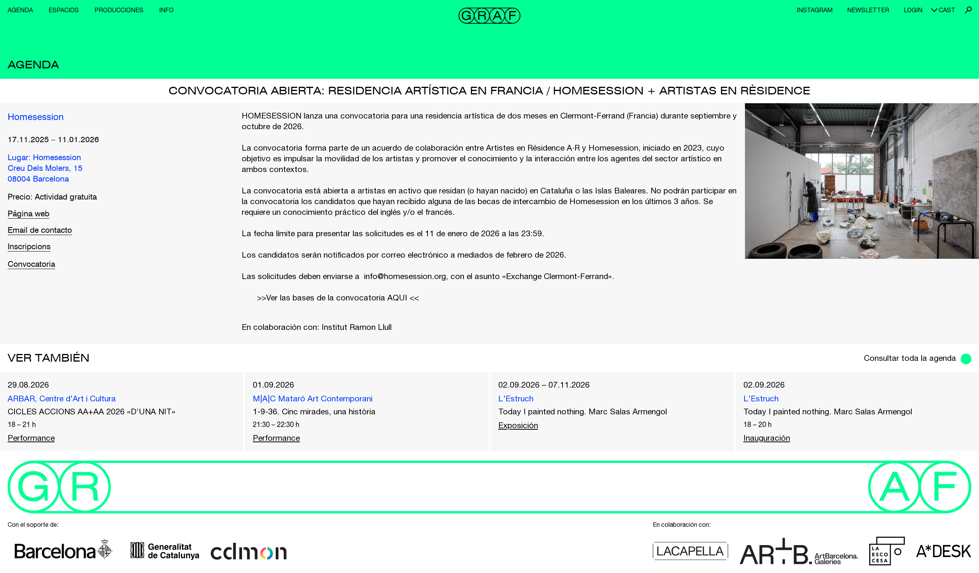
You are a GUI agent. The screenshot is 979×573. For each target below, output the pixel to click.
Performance (31, 437)
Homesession (36, 117)
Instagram (815, 9)
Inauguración (766, 437)
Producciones (118, 9)
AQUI (397, 297)
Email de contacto (40, 231)
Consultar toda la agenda (910, 357)
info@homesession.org (405, 276)
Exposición (518, 425)
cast (947, 9)
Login (913, 9)
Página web (28, 214)
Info (166, 9)
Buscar (968, 10)
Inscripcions (29, 247)
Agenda (20, 9)
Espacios (64, 9)
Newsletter (868, 9)
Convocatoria (31, 265)
